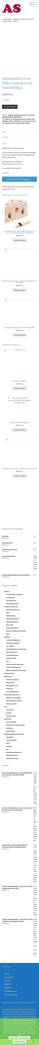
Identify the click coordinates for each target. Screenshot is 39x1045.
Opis (3, 132)
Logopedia (5, 121)
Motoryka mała (10, 731)
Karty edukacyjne (11, 600)
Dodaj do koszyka (9, 107)
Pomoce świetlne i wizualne (14, 700)
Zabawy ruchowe (11, 716)
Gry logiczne (9, 737)
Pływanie (8, 713)
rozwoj (24, 121)
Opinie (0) (5, 137)
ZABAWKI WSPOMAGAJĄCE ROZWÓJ (12, 117)
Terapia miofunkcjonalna (13, 667)
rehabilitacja (17, 121)
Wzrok (8, 634)
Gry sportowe (10, 710)
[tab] (19, 132)
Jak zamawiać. (8, 977)
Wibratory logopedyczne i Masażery (16, 670)
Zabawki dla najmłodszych (13, 752)
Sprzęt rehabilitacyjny (12, 691)
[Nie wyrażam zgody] (37, 1031)
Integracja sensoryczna (20, 115)
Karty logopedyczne (11, 652)
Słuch (7, 612)
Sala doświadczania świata (12, 694)
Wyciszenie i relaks (11, 703)
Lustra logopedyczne (12, 655)
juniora (29, 119)
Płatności (7, 984)
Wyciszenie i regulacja (12, 628)
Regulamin (7, 987)
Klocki (8, 743)
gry (11, 119)
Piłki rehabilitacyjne (12, 685)
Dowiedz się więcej (19, 240)
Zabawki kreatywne (11, 755)
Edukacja (10, 115)
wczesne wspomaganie (17, 123)
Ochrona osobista (9, 673)
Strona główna (8, 19)
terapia (28, 121)
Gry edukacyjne (10, 597)
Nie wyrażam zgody (23, 1038)
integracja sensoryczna (19, 119)
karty (33, 119)
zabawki (27, 123)
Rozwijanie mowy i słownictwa (14, 664)
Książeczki (9, 746)
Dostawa (7, 980)
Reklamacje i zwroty (10, 991)
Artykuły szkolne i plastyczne (14, 594)
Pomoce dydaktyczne (12, 603)
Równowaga (9, 688)
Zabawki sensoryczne (12, 758)
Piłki (7, 749)
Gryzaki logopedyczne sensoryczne (16, 649)
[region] (19, 505)
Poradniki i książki (11, 658)
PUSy (7, 661)
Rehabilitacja (8, 676)
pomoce (11, 121)
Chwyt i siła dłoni (11, 722)
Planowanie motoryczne (13, 609)
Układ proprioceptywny (12, 618)
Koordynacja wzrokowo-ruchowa (15, 725)
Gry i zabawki (10, 646)
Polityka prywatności (11, 994)
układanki (7, 123)
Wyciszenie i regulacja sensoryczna (16, 631)
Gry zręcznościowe (11, 740)
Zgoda (12, 1038)
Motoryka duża (10, 682)
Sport (5, 707)
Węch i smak (9, 625)
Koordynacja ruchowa (12, 679)
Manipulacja (9, 728)
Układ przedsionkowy (12, 622)
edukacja (7, 119)
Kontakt (7, 973)
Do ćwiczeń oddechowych (13, 640)
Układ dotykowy (10, 615)
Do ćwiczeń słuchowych (12, 643)
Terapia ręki (16, 19)
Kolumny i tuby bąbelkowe (13, 697)
